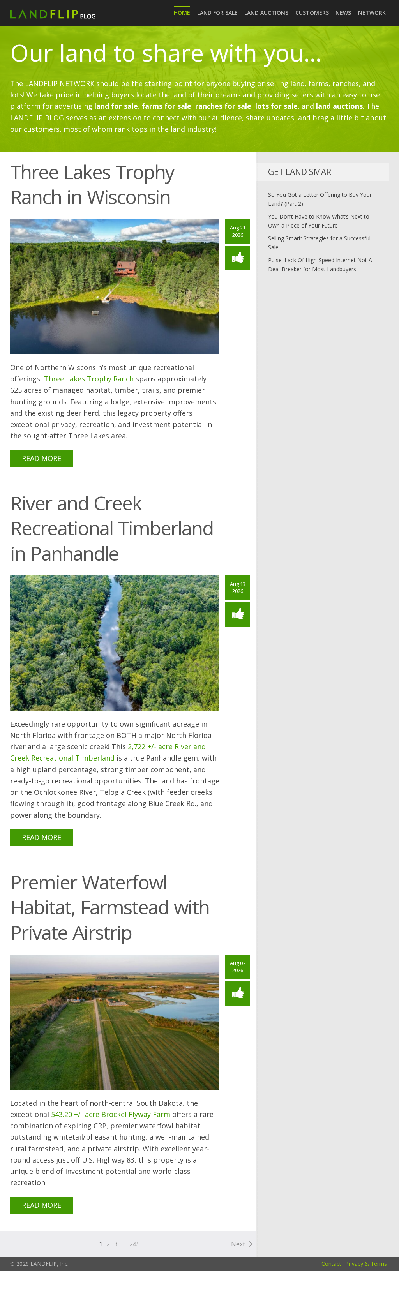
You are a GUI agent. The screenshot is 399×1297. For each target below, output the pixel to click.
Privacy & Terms (366, 1263)
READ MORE (41, 458)
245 (134, 1244)
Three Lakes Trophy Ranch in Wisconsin (92, 184)
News (343, 12)
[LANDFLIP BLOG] (52, 12)
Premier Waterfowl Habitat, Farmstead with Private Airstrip (109, 907)
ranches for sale (223, 106)
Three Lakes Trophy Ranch (89, 378)
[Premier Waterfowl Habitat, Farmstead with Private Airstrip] (114, 1021)
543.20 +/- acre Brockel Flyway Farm (110, 1114)
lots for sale (276, 106)
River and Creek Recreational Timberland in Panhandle (111, 528)
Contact (331, 1263)
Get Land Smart (302, 171)
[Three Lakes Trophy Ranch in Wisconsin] (114, 286)
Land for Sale (217, 12)
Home (182, 12)
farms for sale (166, 106)
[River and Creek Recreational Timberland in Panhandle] (114, 642)
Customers (312, 12)
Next (238, 1244)
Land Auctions (266, 12)
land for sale (116, 106)
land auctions (339, 106)
